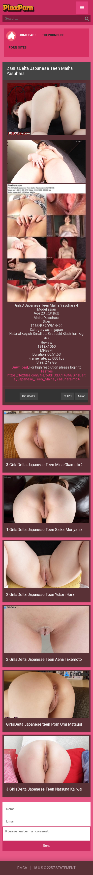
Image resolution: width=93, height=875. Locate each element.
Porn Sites (18, 47)
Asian (82, 396)
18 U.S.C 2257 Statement (54, 868)
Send (46, 846)
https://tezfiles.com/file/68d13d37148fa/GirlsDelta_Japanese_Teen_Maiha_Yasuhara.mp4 (46, 377)
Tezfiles (46, 371)
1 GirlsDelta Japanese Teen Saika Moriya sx (44, 529)
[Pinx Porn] (32, 7)
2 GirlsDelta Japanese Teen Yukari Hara (40, 594)
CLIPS (67, 396)
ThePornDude (53, 35)
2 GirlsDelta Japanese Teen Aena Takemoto (44, 659)
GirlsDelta (28, 396)
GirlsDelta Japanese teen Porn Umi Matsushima (44, 724)
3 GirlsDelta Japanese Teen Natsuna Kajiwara (44, 789)
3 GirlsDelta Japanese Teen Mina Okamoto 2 (44, 464)
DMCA (22, 868)
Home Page (27, 35)
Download (19, 367)
